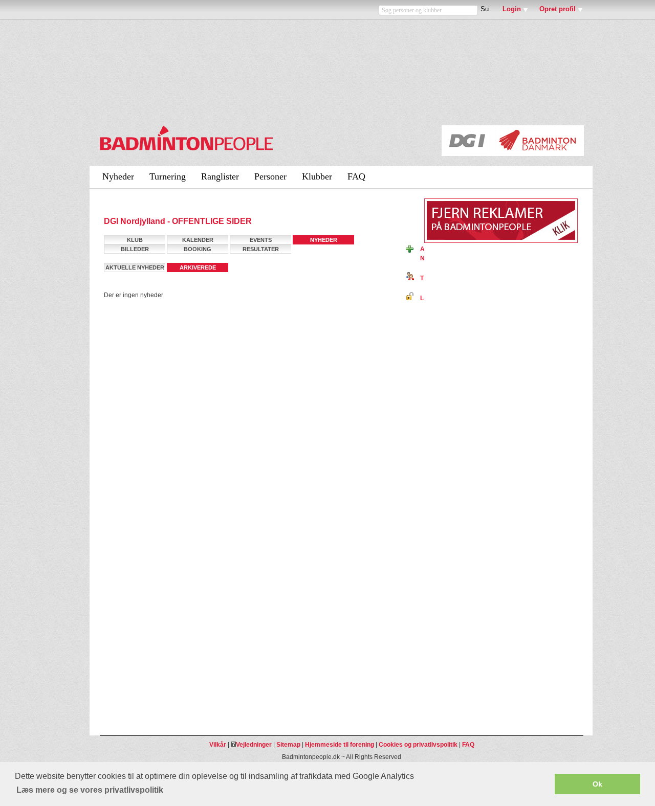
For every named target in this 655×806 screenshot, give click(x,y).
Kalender (197, 240)
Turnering (167, 176)
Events (261, 240)
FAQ (356, 176)
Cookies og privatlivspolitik (418, 744)
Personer (270, 176)
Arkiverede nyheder (198, 268)
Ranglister (220, 176)
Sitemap (288, 744)
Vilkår (217, 744)
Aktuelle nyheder (134, 267)
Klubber (317, 176)
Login (512, 9)
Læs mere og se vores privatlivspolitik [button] (89, 790)
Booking (197, 249)
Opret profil (557, 9)
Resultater (261, 249)
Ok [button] (597, 784)
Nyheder (118, 176)
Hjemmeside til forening (339, 744)
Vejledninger (254, 744)
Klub (135, 240)
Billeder (135, 249)
